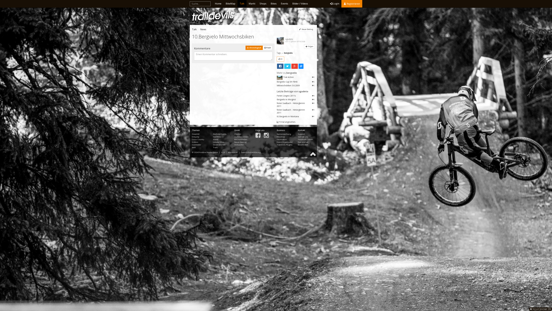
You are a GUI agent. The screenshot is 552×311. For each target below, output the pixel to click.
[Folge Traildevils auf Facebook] (257, 135)
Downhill (195, 134)
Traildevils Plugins (284, 144)
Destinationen (219, 144)
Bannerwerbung (284, 134)
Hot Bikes (217, 136)
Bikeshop (281, 136)
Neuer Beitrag (307, 29)
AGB (223, 152)
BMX (194, 147)
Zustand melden (241, 136)
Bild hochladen (240, 139)
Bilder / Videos (300, 3)
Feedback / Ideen (305, 139)
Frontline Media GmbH (208, 152)
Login (336, 3)
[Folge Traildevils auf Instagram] (266, 135)
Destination (282, 139)
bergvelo (288, 53)
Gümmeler (196, 144)
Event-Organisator (285, 142)
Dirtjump (195, 136)
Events (284, 3)
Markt (252, 3)
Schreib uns (303, 136)
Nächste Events (220, 134)
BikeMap (230, 3)
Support (301, 134)
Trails (215, 147)
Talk (242, 3)
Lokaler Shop (219, 142)
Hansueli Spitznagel (539, 309)
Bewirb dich (303, 144)
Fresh (268, 48)
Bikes (274, 3)
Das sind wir (303, 142)
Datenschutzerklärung (250, 152)
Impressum (233, 152)
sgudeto (289, 39)
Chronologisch (255, 48)
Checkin (237, 134)
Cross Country (198, 139)
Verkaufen (239, 144)
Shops (263, 3)
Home (218, 3)
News (203, 29)
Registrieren (353, 3)
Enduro (195, 142)
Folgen (310, 46)
